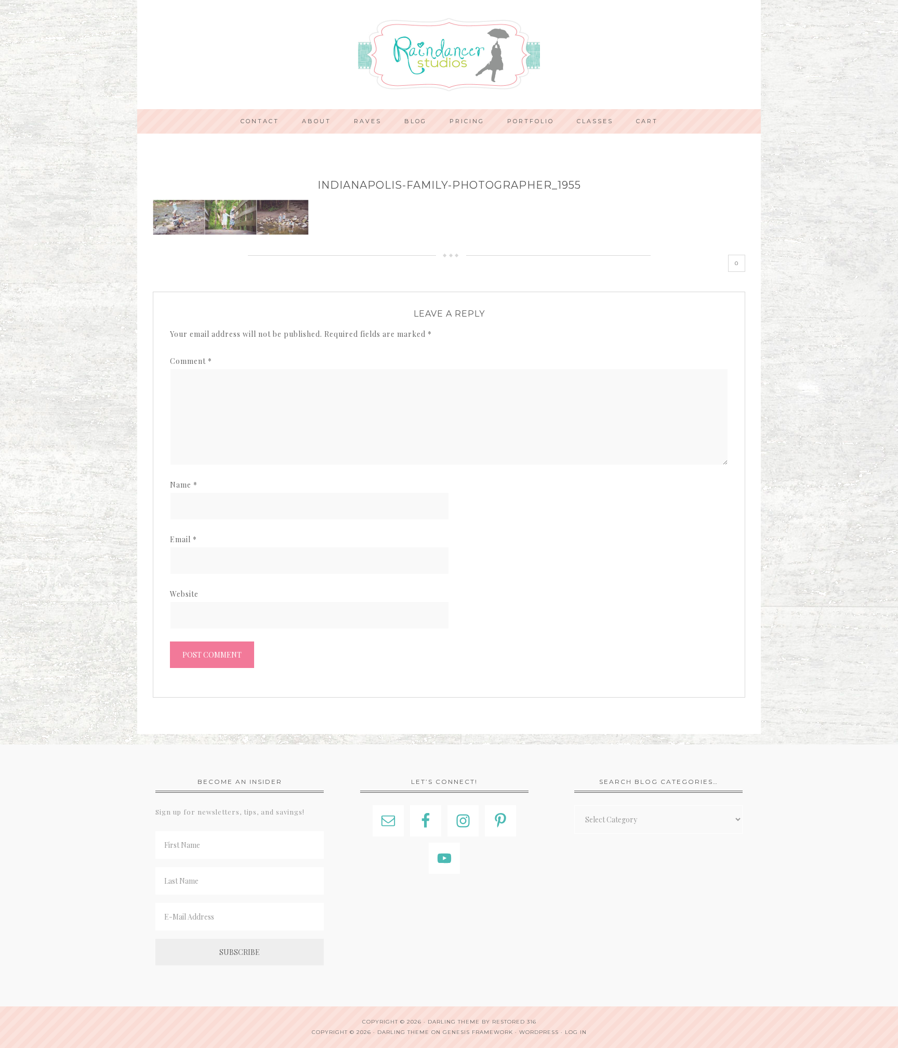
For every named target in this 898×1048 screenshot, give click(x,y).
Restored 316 (514, 1021)
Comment (191, 361)
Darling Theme (403, 1032)
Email (183, 539)
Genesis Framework (478, 1032)
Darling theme (454, 1021)
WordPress (539, 1032)
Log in (576, 1032)
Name (183, 485)
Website (184, 594)
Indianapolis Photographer (449, 55)
